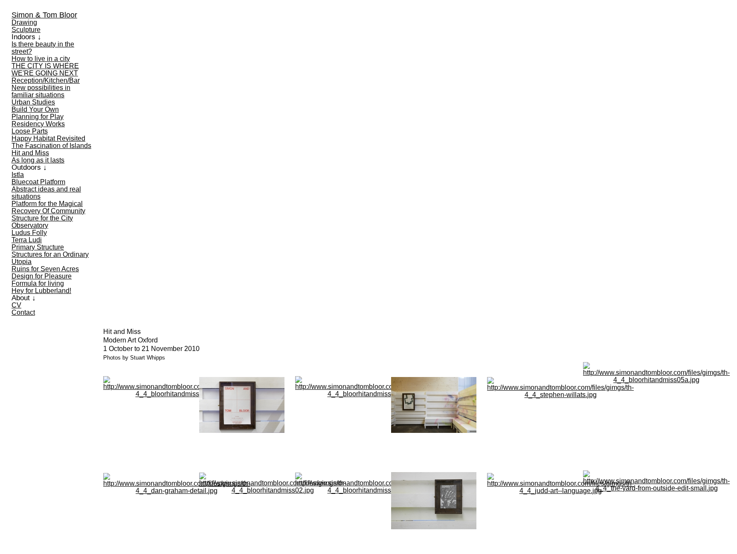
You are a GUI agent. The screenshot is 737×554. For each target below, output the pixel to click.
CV (16, 305)
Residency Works (38, 124)
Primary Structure (38, 247)
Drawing (24, 22)
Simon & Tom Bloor (44, 15)
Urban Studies (33, 102)
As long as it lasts (38, 160)
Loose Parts (30, 131)
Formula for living (38, 283)
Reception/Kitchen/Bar (46, 80)
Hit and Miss (30, 153)
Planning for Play (38, 116)
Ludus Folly (29, 232)
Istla (18, 174)
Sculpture (26, 29)
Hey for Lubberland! (41, 290)
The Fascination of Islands (51, 145)
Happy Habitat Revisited (48, 138)
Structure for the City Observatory (42, 222)
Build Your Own (35, 109)
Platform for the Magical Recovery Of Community (48, 207)
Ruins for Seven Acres (45, 269)
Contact (23, 312)
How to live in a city (41, 58)
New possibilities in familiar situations (41, 91)
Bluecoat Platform (38, 182)
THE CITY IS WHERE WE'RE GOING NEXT (45, 69)
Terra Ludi (27, 240)
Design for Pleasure (42, 276)
